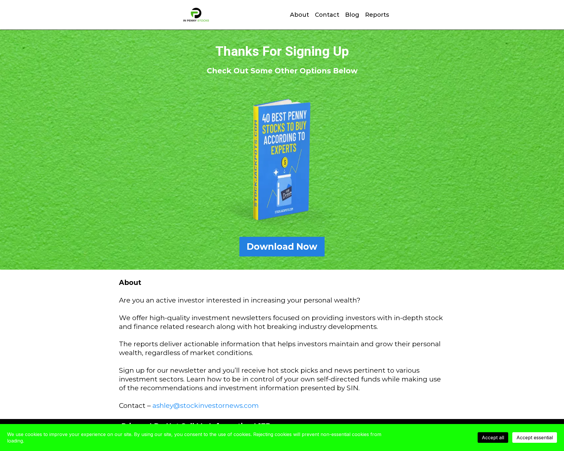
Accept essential (534, 437)
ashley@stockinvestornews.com (205, 405)
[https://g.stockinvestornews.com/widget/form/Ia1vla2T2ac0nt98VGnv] (282, 160)
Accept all (493, 437)
